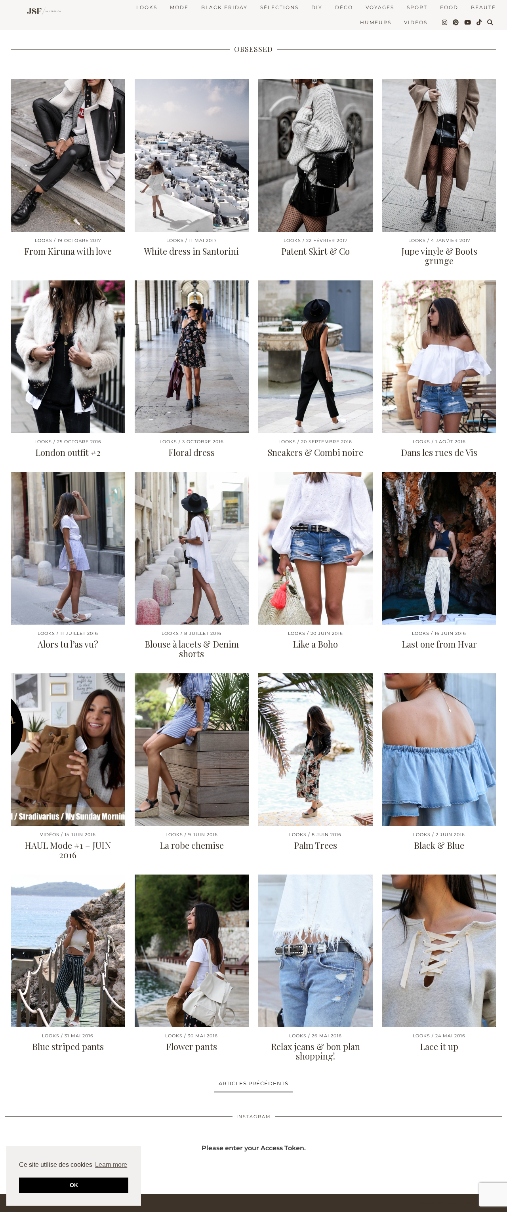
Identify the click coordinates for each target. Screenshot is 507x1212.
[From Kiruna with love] (68, 155)
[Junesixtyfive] (42, 11)
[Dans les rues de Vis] (439, 356)
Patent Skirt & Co (315, 251)
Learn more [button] (111, 1164)
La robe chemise (192, 845)
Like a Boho (315, 644)
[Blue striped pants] (68, 951)
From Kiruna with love (68, 251)
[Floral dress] (192, 356)
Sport (417, 7)
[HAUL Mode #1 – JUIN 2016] (68, 749)
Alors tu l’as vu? (68, 644)
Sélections (279, 7)
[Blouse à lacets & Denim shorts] (192, 548)
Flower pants (191, 1046)
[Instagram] (445, 22)
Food (449, 7)
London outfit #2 (68, 452)
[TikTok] (479, 22)
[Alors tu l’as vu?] (68, 548)
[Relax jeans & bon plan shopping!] (315, 951)
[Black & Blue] (439, 749)
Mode (179, 7)
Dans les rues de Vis (439, 452)
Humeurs (375, 22)
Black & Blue (439, 845)
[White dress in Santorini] (192, 155)
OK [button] (74, 1185)
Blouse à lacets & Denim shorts (192, 648)
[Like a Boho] (315, 548)
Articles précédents (253, 1083)
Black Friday (224, 7)
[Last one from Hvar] (439, 548)
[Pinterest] (456, 22)
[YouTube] (468, 22)
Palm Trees (315, 845)
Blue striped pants (68, 1046)
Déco (344, 7)
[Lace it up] (439, 951)
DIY (316, 7)
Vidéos (415, 22)
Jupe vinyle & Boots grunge (439, 256)
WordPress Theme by (461, 1203)
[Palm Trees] (315, 749)
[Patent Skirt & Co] (315, 155)
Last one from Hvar (439, 644)
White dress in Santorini (191, 251)
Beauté (483, 7)
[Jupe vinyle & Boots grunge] (439, 155)
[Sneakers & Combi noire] (315, 356)
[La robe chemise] (192, 749)
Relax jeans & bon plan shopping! (315, 1051)
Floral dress (191, 452)
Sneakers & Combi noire (315, 452)
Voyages (380, 7)
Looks (146, 7)
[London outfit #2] (68, 356)
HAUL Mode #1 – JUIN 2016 (68, 850)
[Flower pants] (192, 951)
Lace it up (439, 1046)
